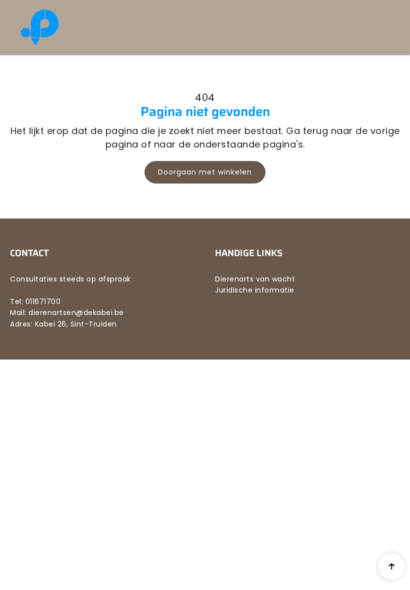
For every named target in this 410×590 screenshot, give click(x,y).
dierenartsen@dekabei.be (76, 313)
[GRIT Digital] (77, 27)
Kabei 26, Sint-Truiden (76, 324)
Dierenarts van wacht (255, 279)
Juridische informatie (254, 290)
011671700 (43, 301)
